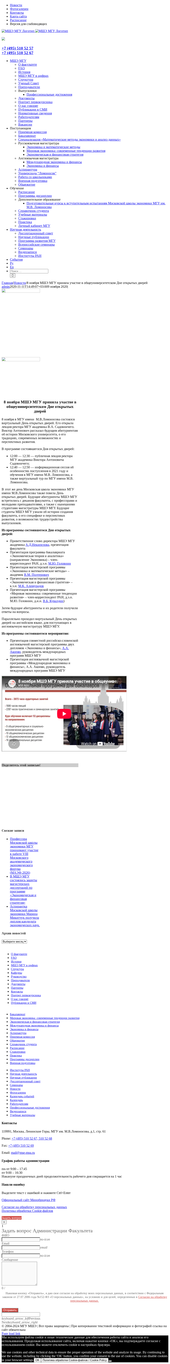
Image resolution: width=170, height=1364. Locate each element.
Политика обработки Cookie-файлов (27, 1211)
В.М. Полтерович (36, 574)
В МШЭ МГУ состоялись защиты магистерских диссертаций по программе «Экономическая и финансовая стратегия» (23, 889)
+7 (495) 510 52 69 (21, 1145)
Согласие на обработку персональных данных (34, 1207)
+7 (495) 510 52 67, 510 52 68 (32, 1138)
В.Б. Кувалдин (53, 601)
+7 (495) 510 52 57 (17, 48)
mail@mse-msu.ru (23, 1152)
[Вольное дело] (21, 360)
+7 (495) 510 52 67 (17, 53)
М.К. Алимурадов (31, 586)
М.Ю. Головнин (59, 563)
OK (37, 1360)
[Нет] (110, 1361)
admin (6, 286)
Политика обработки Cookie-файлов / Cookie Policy (75, 1360)
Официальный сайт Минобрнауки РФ (29, 1200)
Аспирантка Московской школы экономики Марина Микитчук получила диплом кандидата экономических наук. (25, 916)
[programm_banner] (21, 291)
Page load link (11, 1333)
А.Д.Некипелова (37, 544)
